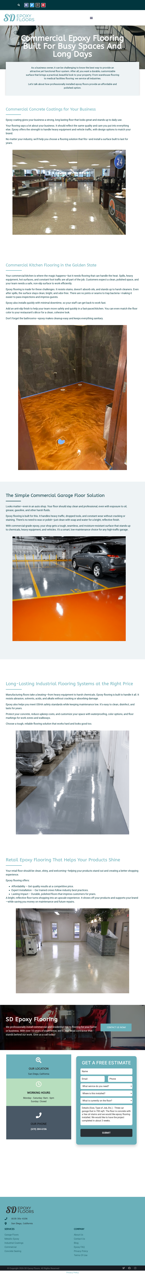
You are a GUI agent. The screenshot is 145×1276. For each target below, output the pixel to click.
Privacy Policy (72, 1272)
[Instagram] (38, 5)
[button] (19, 5)
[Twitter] (32, 5)
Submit (106, 1132)
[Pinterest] (43, 5)
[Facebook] (26, 5)
